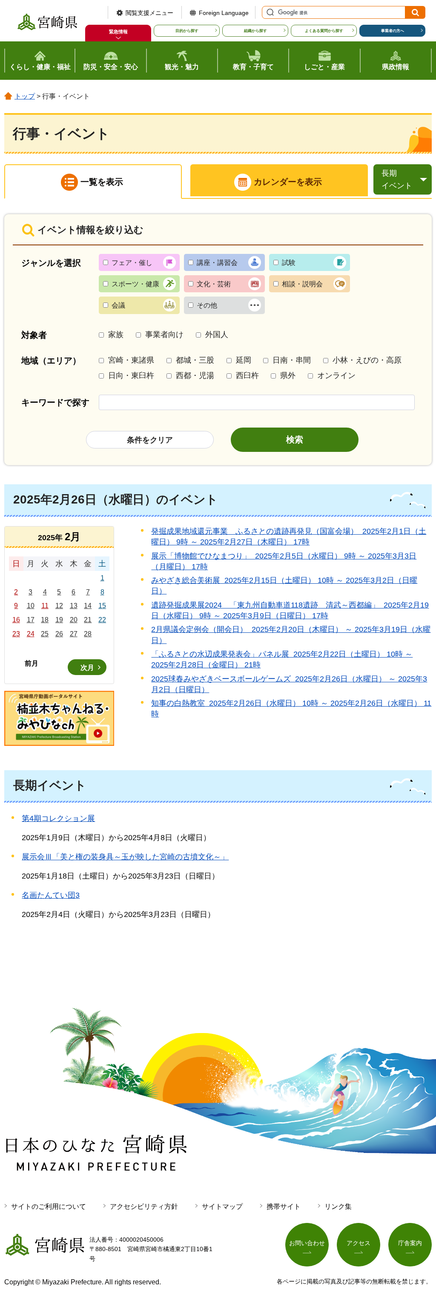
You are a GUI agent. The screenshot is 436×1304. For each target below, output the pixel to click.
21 (88, 619)
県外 (287, 375)
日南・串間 (291, 360)
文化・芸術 (214, 284)
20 (73, 619)
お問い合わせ (307, 1243)
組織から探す (255, 31)
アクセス (358, 1243)
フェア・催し (132, 262)
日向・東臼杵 (131, 375)
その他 (207, 305)
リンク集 (338, 1206)
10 (30, 605)
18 (45, 619)
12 (59, 605)
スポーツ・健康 (135, 284)
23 (16, 633)
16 (16, 619)
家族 (115, 334)
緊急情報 (118, 31)
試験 (288, 262)
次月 (87, 667)
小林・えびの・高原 (367, 360)
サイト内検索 (269, 12)
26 (59, 633)
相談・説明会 (302, 284)
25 (45, 633)
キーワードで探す (55, 402)
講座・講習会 (217, 262)
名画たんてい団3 (51, 895)
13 (73, 605)
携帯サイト (284, 1206)
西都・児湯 (195, 375)
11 (45, 605)
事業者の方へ (392, 31)
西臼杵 (247, 375)
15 (102, 605)
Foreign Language (224, 12)
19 (59, 619)
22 (102, 619)
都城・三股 (195, 360)
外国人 (216, 334)
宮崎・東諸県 (131, 360)
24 (30, 633)
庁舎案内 (410, 1243)
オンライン (336, 375)
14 (88, 605)
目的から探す (186, 31)
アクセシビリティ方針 (144, 1206)
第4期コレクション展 (58, 818)
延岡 (243, 360)
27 (73, 633)
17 (30, 619)
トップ (24, 96)
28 (88, 633)
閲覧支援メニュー (149, 12)
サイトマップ (222, 1206)
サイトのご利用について (48, 1206)
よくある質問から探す (324, 31)
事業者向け (164, 334)
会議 (118, 305)
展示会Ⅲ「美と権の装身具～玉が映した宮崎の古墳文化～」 (125, 857)
